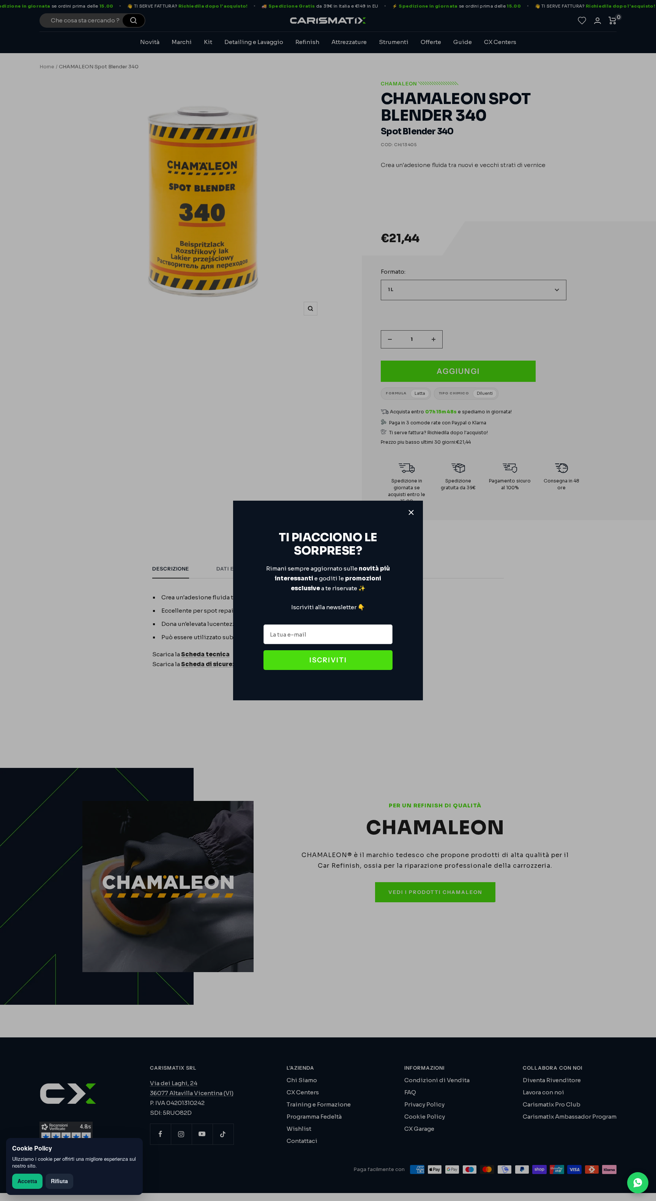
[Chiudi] (411, 512)
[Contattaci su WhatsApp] (637, 1182)
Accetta (27, 1181)
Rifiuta (59, 1181)
